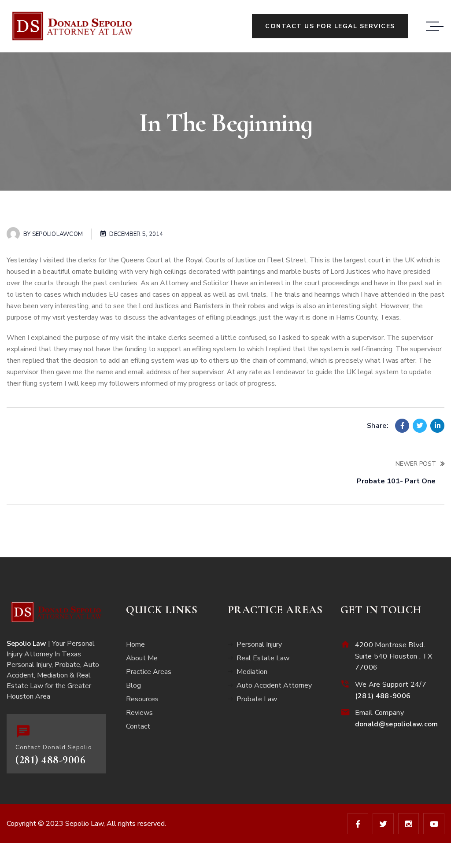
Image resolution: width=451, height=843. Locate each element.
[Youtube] (433, 823)
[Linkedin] (437, 426)
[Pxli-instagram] (408, 823)
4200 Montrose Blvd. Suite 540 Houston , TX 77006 (394, 656)
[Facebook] (402, 426)
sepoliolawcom (57, 234)
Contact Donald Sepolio (53, 747)
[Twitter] (420, 426)
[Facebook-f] (358, 823)
